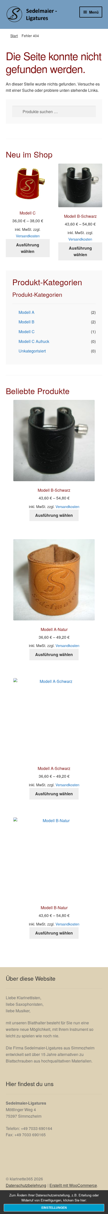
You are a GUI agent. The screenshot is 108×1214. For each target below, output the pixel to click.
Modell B (26, 322)
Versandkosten (28, 235)
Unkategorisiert (32, 351)
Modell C (27, 331)
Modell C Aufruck (34, 341)
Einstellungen (54, 1207)
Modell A (26, 312)
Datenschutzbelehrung (26, 1185)
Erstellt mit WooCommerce (73, 1185)
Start (14, 35)
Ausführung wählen (27, 248)
